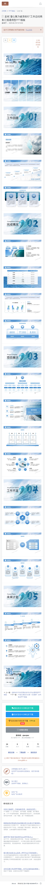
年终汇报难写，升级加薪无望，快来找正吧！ (20, 809)
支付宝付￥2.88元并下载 (23, 714)
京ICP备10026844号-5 (31, 883)
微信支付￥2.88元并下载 (23, 708)
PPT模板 (12, 11)
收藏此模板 (23, 730)
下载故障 (22, 752)
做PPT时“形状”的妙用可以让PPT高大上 (18, 837)
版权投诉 (34, 752)
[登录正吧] (40, 3)
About (14, 883)
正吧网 (4, 11)
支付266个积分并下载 (23, 722)
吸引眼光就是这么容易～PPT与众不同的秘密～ (21, 853)
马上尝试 (29, 30)
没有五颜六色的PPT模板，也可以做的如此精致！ (22, 869)
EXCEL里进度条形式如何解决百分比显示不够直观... (22, 823)
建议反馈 (11, 752)
